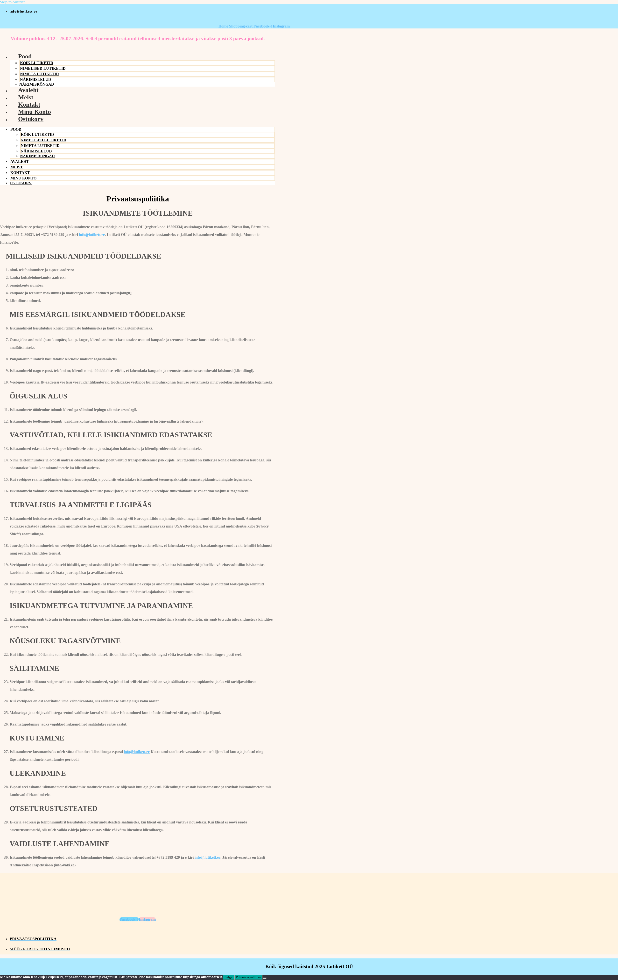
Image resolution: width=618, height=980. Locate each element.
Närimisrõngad (37, 156)
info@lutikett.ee (92, 235)
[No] (265, 978)
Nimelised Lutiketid (43, 68)
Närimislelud (35, 79)
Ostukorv (30, 119)
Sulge (228, 977)
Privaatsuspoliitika (248, 977)
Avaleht (28, 90)
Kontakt (29, 104)
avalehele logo (145, 21)
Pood (25, 56)
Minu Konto (34, 111)
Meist (25, 97)
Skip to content (12, 2)
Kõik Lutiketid (36, 63)
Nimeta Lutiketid (39, 74)
